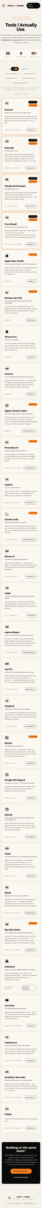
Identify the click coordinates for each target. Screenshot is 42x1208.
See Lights (30, 394)
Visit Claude (30, 206)
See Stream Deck (28, 431)
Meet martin (30, 689)
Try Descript (30, 168)
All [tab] (14, 69)
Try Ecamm (30, 130)
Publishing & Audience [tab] (20, 83)
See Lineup (30, 320)
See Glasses (30, 950)
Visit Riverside (29, 468)
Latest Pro (30, 357)
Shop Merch (30, 5)
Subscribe (31, 1026)
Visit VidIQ (30, 615)
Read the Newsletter (26, 988)
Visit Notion (30, 763)
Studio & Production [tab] (13, 73)
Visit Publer (30, 1128)
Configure (31, 281)
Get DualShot (30, 1097)
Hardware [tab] (25, 69)
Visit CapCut (30, 502)
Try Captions (30, 1060)
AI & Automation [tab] (30, 73)
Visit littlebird (29, 726)
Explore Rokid (30, 913)
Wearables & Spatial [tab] (29, 78)
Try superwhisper (28, 652)
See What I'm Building (21, 1177)
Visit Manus (30, 576)
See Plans (31, 798)
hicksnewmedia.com (29, 1203)
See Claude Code (28, 539)
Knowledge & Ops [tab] (11, 78)
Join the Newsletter (20, 1171)
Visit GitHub (30, 837)
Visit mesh (30, 876)
